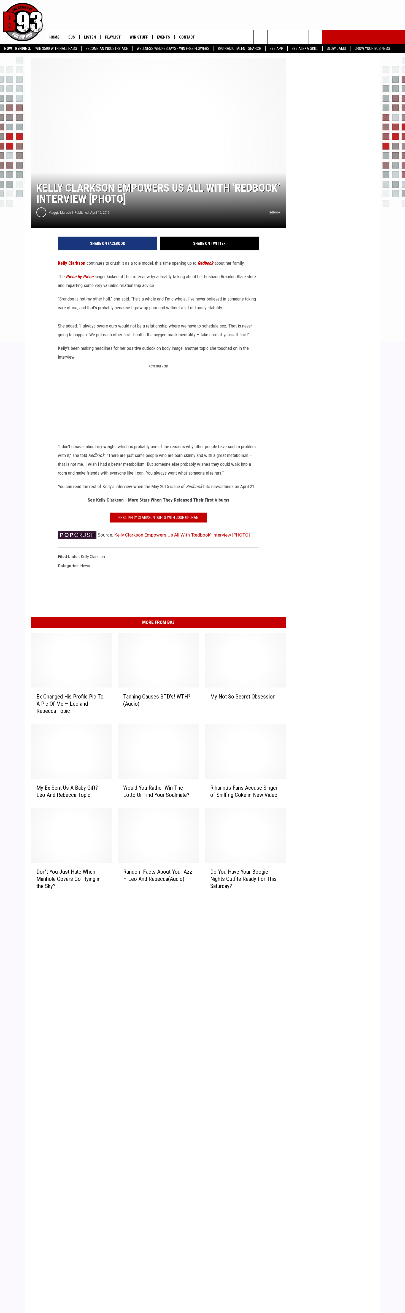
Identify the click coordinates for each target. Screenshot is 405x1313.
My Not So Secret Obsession (243, 696)
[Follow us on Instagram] (274, 37)
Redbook (205, 263)
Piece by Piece (79, 276)
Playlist (113, 37)
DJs (71, 37)
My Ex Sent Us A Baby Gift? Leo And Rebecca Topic (67, 791)
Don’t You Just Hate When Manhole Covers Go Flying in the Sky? (68, 878)
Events (163, 37)
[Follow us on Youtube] (288, 37)
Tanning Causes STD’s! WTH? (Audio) (156, 700)
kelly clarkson (93, 556)
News (85, 566)
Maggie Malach (59, 212)
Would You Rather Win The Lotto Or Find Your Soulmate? (156, 791)
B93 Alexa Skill (305, 48)
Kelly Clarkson (71, 263)
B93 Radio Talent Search (239, 48)
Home (54, 37)
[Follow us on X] (302, 37)
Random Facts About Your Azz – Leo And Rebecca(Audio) (157, 875)
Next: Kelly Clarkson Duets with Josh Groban (158, 517)
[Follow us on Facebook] (260, 37)
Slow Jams (336, 48)
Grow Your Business (372, 48)
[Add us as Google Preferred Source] (246, 37)
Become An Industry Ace (107, 48)
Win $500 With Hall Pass (56, 48)
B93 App (276, 48)
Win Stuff (139, 37)
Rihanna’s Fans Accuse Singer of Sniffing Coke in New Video (243, 791)
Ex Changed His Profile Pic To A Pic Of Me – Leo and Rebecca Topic (70, 703)
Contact (187, 37)
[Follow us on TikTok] (315, 37)
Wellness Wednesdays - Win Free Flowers (173, 48)
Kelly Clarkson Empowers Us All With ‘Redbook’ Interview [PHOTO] (182, 535)
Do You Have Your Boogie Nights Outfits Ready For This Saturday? (243, 878)
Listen (90, 37)
